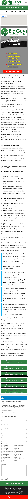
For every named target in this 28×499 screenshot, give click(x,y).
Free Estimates (22, 493)
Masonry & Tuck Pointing (6, 493)
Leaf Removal (19, 492)
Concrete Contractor (7, 489)
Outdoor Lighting (19, 491)
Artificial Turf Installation (9, 491)
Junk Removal (15, 493)
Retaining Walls (8, 488)
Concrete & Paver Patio (17, 488)
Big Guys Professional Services (10, 487)
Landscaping (20, 487)
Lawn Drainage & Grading (10, 492)
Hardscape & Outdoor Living (18, 489)
